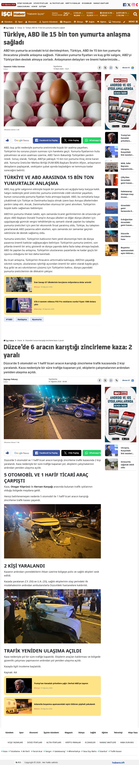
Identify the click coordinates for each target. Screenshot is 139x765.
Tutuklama (14, 751)
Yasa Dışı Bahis (89, 751)
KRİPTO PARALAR (73, 3)
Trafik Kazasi (115, 751)
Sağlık (91, 22)
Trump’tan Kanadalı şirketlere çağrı (125, 138)
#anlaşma (22, 319)
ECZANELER (87, 3)
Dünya (80, 22)
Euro (90, 13)
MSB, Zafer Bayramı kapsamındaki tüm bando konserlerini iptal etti (127, 166)
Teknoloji (116, 22)
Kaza (4, 751)
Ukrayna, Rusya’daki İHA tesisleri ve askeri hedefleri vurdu (126, 152)
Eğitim (103, 22)
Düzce (19, 340)
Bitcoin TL (122, 13)
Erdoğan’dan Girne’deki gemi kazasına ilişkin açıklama (127, 222)
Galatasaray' (59, 751)
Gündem (8, 22)
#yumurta (37, 319)
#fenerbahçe (73, 751)
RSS (19, 762)
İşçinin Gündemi (50, 22)
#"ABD (9, 319)
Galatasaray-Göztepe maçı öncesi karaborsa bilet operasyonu (127, 194)
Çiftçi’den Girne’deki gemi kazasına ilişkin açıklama (127, 180)
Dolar (78, 13)
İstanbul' (103, 751)
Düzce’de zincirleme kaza (125, 236)
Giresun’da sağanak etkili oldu (127, 465)
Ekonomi (32, 22)
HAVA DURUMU (23, 6)
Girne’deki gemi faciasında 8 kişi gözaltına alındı (127, 208)
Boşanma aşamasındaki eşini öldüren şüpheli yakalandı (127, 250)
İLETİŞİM (42, 6)
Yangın (48, 751)
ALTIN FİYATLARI (57, 3)
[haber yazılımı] (118, 762)
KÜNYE (34, 6)
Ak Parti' (25, 751)
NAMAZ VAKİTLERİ (101, 3)
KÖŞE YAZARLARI (24, 3)
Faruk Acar (36, 751)
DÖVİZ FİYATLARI (41, 3)
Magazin (67, 22)
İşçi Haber (10, 28)
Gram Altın (107, 13)
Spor (20, 22)
